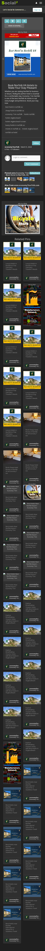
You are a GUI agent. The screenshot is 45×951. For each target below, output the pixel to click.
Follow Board (35, 173)
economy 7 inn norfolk (13, 114)
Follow (36, 143)
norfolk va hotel (11, 132)
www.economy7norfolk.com (16, 26)
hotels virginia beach (13, 118)
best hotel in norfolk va (14, 107)
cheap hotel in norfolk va (14, 110)
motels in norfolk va (12, 129)
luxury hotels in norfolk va (15, 125)
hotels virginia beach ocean (15, 121)
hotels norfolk (29, 114)
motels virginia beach (30, 129)
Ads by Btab (22, 32)
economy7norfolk (15, 277)
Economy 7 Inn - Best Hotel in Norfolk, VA (17, 174)
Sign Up (37, 10)
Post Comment (32, 164)
